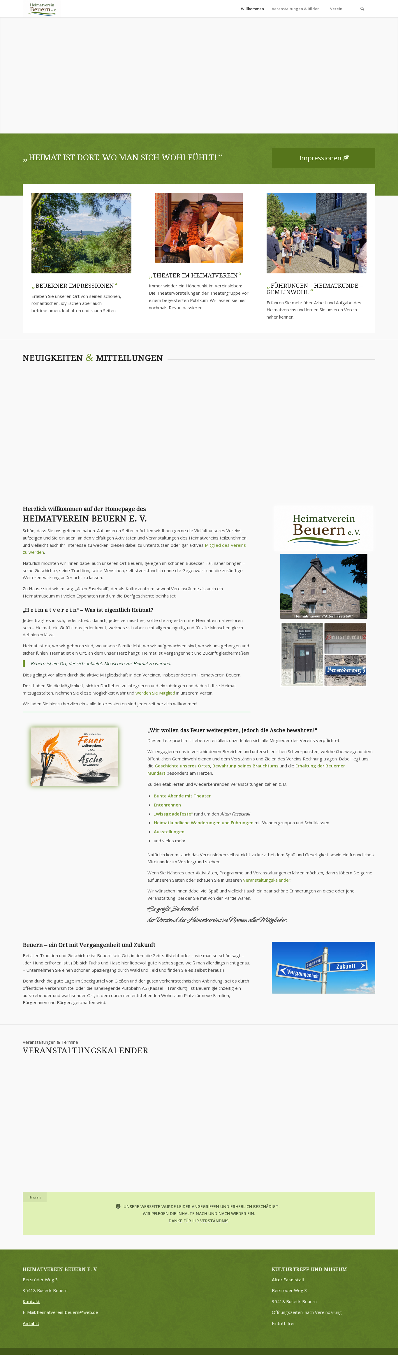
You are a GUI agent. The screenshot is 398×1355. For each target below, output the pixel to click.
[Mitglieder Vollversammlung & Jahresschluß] (199, 1165)
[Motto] (74, 756)
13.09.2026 (309, 1066)
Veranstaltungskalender (350, 420)
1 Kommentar (211, 445)
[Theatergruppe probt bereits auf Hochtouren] (124, 396)
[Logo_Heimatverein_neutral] (42, 8)
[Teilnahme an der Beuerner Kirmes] (316, 1165)
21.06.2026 (192, 1191)
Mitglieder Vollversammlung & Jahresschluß (189, 1076)
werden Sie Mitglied (155, 692)
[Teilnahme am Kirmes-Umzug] (49, 396)
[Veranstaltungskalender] (348, 396)
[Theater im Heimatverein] (199, 227)
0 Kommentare (37, 441)
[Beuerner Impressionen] (81, 232)
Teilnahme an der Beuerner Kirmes (302, 1202)
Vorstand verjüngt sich (273, 420)
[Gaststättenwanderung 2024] (317, 232)
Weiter (393, 69)
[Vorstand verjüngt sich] (274, 396)
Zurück (5, 69)
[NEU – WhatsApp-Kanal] (199, 401)
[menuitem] (252, 8)
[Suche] (362, 8)
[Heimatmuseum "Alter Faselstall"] (323, 585)
